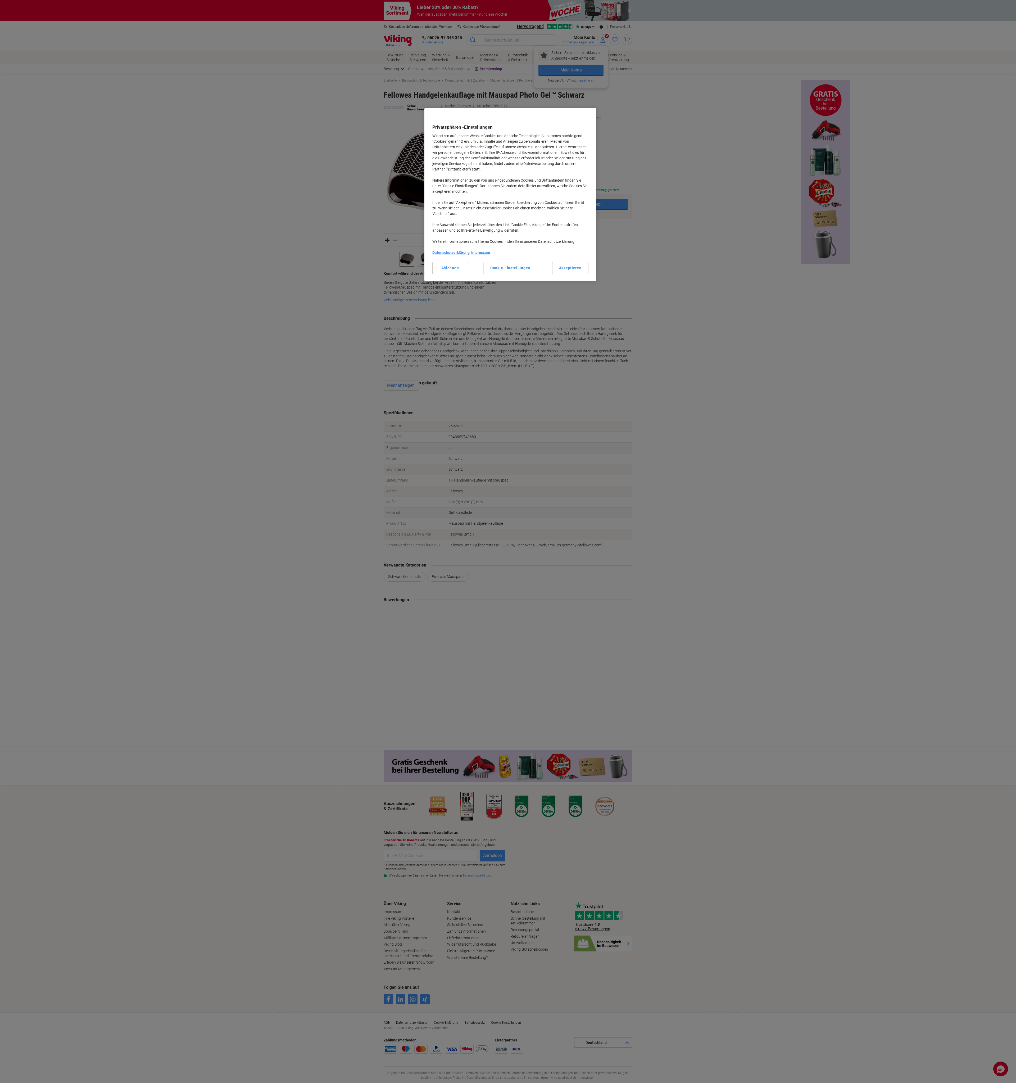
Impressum (480, 252)
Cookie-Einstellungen (510, 268)
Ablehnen (450, 268)
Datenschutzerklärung (451, 252)
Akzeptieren (570, 268)
